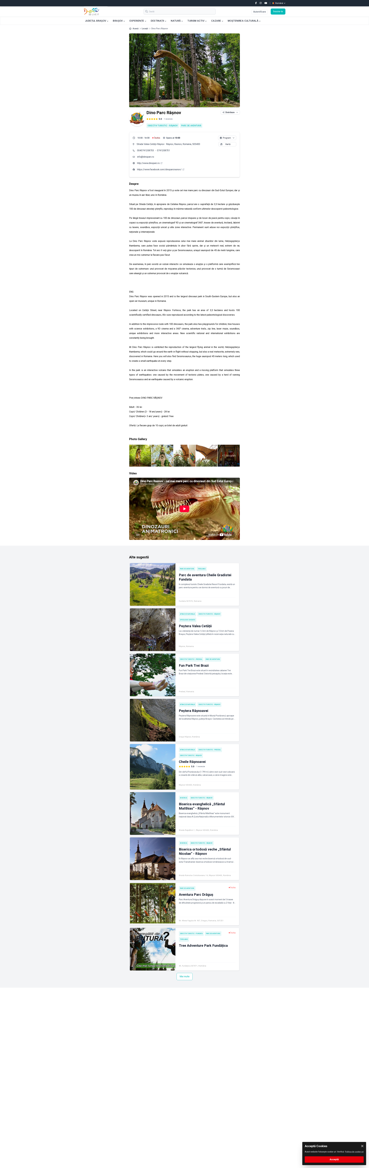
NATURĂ (176, 20)
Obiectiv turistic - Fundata (191, 933)
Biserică (183, 798)
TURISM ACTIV (196, 20)
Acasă (136, 28)
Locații (145, 28)
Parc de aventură (191, 125)
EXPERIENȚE (137, 20)
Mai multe (185, 976)
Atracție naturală (187, 614)
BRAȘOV (118, 20)
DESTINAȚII (158, 20)
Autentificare (259, 11)
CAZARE (216, 20)
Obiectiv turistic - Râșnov (163, 125)
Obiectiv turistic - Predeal (191, 659)
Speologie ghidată (187, 620)
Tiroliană (202, 569)
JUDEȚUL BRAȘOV (96, 20)
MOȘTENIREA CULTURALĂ (243, 20)
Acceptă (334, 1159)
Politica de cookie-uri (354, 1152)
